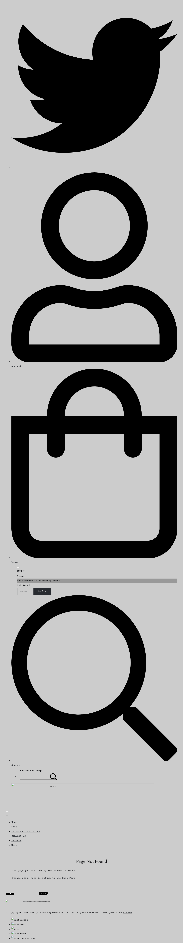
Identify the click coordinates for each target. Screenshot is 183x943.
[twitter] (94, 168)
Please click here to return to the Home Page (43, 878)
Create (127, 912)
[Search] (53, 776)
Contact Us (18, 836)
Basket (24, 591)
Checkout (42, 591)
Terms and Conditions (25, 831)
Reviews (16, 840)
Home (14, 822)
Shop (14, 827)
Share (24, 901)
